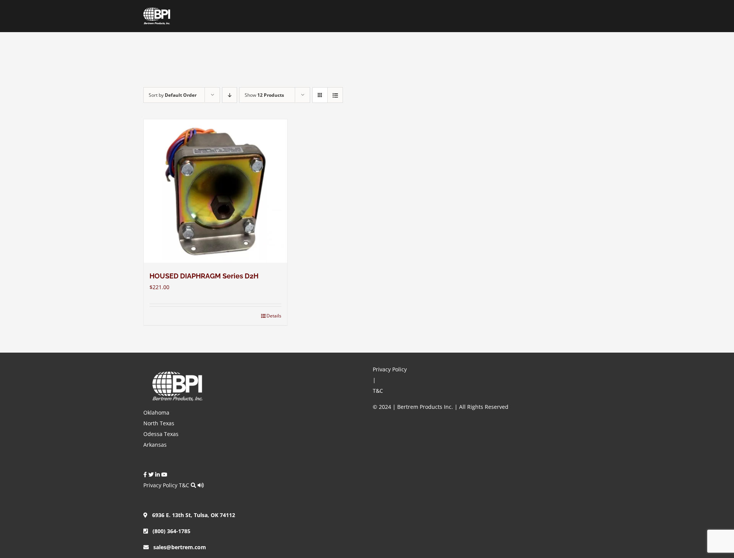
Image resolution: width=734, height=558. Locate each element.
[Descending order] (229, 95)
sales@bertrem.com (177, 547)
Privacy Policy (160, 485)
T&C (184, 485)
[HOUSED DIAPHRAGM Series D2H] (215, 191)
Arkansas (155, 444)
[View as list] (335, 95)
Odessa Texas (161, 434)
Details (273, 315)
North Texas (158, 423)
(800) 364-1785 (169, 531)
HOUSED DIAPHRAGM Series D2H (203, 276)
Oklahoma (156, 412)
